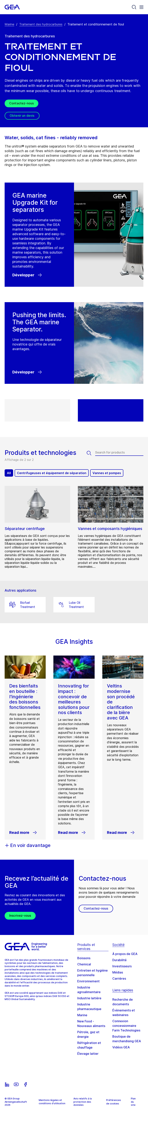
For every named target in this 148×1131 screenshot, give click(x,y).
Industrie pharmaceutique (89, 1006)
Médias (117, 972)
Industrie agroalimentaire (89, 989)
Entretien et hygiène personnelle (92, 972)
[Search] (134, 7)
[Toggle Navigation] (141, 7)
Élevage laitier (87, 1054)
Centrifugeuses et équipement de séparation (51, 473)
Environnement (88, 981)
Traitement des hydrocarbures (40, 24)
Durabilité (119, 960)
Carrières (119, 978)
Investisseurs (122, 966)
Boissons (83, 958)
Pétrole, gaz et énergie (88, 1034)
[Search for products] (91, 453)
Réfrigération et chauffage (89, 1045)
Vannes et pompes (106, 473)
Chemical (84, 964)
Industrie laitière (89, 998)
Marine (9, 24)
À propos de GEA (124, 954)
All (9, 473)
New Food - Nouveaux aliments (91, 1023)
